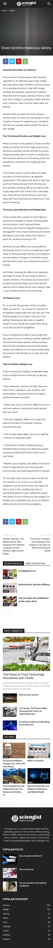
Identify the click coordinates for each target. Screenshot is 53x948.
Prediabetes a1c (27, 571)
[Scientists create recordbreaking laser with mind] (10, 725)
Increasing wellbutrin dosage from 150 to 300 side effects (14, 764)
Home (4, 10)
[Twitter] (12, 61)
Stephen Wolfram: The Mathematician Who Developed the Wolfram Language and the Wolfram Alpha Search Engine (14, 546)
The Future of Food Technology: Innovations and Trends (24, 676)
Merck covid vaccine (28, 695)
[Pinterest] (18, 61)
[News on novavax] (39, 750)
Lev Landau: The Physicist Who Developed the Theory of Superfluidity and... (33, 711)
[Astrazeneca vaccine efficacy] (10, 588)
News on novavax (36, 761)
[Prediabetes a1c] (10, 574)
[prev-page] (4, 612)
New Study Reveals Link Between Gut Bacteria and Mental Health (38, 789)
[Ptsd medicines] (10, 873)
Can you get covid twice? (30, 856)
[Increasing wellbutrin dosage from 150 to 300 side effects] (14, 750)
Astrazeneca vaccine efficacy (34, 584)
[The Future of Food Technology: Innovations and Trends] (26, 654)
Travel (6, 782)
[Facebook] (5, 61)
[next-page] (9, 612)
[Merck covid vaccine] (10, 698)
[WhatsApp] (25, 61)
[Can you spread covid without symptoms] (10, 886)
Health (11, 10)
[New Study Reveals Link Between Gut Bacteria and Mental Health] (39, 776)
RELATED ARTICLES (13, 563)
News (30, 757)
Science (6, 670)
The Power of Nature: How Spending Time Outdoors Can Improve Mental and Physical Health (39, 545)
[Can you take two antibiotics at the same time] (10, 601)
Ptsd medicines (26, 869)
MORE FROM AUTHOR (35, 563)
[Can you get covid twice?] (10, 859)
